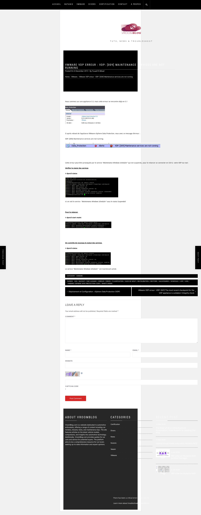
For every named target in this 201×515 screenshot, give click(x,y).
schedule (174, 281)
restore (153, 281)
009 (75, 281)
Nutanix (68, 4)
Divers (92, 4)
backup (82, 281)
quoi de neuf (130, 281)
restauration (143, 281)
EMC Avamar (91, 281)
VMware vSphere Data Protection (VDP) (83, 283)
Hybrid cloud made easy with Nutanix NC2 (176, 443)
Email (136, 350)
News (113, 437)
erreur (101, 281)
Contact (122, 4)
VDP (181, 281)
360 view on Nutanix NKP (183, 473)
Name (68, 350)
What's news (107, 283)
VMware (81, 4)
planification (117, 281)
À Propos (136, 4)
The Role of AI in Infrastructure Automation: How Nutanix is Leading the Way (175, 430)
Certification (107, 4)
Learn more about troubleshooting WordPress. (131, 503)
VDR (186, 281)
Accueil (56, 4)
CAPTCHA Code (71, 386)
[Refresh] (81, 373)
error (108, 281)
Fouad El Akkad (98, 71)
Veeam (113, 449)
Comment (70, 316)
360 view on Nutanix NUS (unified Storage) (183, 457)
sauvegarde (164, 281)
